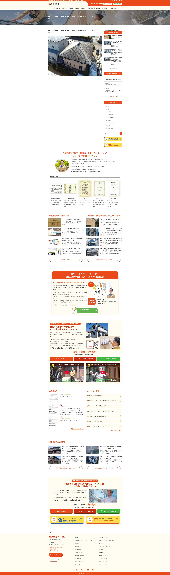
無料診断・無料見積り (55, 554)
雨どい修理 (108, 125)
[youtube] (116, 0)
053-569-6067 (97, 4)
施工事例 (101, 549)
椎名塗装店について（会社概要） (107, 540)
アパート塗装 (108, 111)
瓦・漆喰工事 (108, 120)
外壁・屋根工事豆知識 (104, 546)
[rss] (118, 0)
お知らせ (101, 543)
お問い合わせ (53, 559)
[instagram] (113, 0)
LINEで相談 (118, 3)
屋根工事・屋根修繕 (110, 117)
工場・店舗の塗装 (79, 552)
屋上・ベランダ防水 (110, 123)
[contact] (119, 0)
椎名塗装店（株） (57, 537)
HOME (76, 537)
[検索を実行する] (121, 133)
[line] (114, 0)
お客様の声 (102, 552)
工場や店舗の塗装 (109, 114)
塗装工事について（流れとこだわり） (84, 540)
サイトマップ (102, 564)
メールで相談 (108, 3)
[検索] (121, 0)
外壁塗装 (107, 106)
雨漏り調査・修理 (109, 128)
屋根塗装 (107, 109)
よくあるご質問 (103, 558)
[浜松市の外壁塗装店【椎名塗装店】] (54, 4)
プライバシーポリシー (104, 561)
